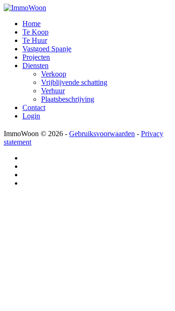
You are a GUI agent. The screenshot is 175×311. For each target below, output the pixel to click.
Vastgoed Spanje (46, 49)
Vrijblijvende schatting (74, 82)
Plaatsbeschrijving (67, 99)
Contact (33, 107)
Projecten (36, 57)
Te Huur (34, 40)
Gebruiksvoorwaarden (102, 134)
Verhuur (53, 91)
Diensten (35, 65)
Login (31, 116)
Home (31, 24)
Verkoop (53, 74)
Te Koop (35, 32)
